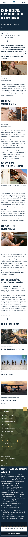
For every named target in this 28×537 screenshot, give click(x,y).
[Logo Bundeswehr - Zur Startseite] (14, 2)
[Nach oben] (25, 409)
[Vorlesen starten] (7, 41)
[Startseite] (2, 33)
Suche (23, 2)
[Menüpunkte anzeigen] (6, 33)
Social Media (5, 411)
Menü (4, 2)
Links (2, 435)
